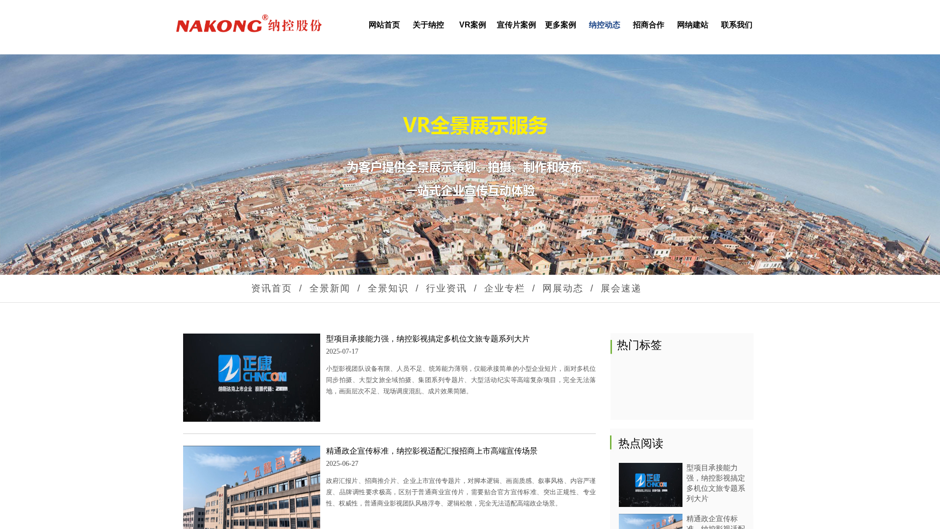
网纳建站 (692, 25)
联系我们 (736, 25)
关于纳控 (428, 25)
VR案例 (472, 25)
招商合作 (648, 25)
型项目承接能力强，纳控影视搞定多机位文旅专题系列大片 (428, 339)
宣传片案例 (516, 25)
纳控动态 (604, 25)
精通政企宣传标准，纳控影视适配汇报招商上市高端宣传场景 (432, 451)
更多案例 (560, 25)
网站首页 (384, 25)
